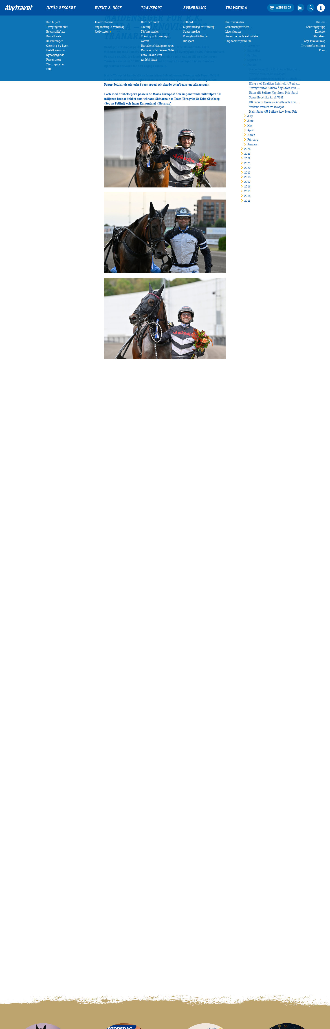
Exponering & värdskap (109, 27)
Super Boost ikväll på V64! (266, 97)
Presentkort (53, 60)
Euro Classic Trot (151, 55)
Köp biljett (53, 22)
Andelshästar (149, 60)
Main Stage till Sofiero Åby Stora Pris (273, 112)
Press (322, 50)
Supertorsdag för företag (199, 27)
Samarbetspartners (237, 27)
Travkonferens (104, 22)
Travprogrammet (57, 27)
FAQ (48, 69)
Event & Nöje (108, 8)
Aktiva (145, 41)
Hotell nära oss (55, 50)
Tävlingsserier (150, 31)
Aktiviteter (102, 31)
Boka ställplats (55, 31)
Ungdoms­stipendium (238, 41)
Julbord (188, 22)
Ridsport (188, 41)
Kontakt (320, 31)
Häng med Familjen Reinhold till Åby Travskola (275, 83)
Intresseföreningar (313, 46)
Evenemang (194, 8)
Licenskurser (233, 31)
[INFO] (321, 8)
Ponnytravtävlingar (195, 36)
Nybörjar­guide (55, 55)
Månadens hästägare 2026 (157, 46)
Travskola (236, 8)
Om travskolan (234, 22)
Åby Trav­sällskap (314, 41)
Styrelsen (319, 36)
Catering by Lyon (57, 46)
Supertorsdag (191, 31)
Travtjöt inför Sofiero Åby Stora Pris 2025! (275, 88)
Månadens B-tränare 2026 (157, 50)
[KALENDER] (301, 8)
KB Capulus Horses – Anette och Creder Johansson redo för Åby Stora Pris (275, 102)
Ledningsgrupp (315, 27)
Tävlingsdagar (55, 64)
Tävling (146, 27)
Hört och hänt (150, 22)
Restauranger (54, 41)
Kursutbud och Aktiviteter (242, 36)
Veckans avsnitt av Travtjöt (266, 107)
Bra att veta (53, 36)
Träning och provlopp (155, 36)
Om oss (320, 22)
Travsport (151, 8)
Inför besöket (60, 8)
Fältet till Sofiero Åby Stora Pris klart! (273, 93)
